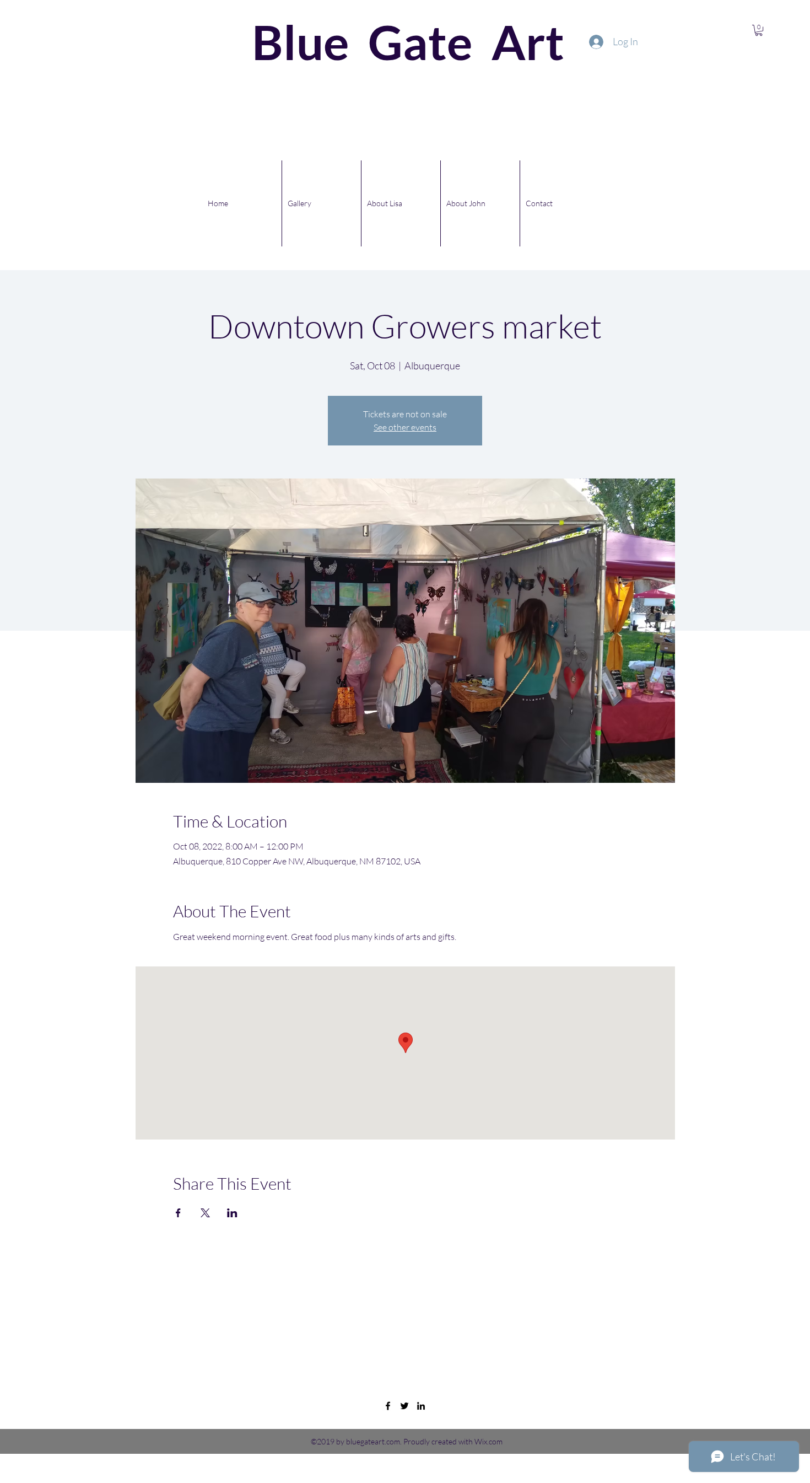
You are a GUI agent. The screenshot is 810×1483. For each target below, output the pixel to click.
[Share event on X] (205, 1212)
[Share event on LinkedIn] (232, 1212)
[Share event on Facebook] (178, 1212)
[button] (758, 30)
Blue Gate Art (361, 42)
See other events (405, 427)
